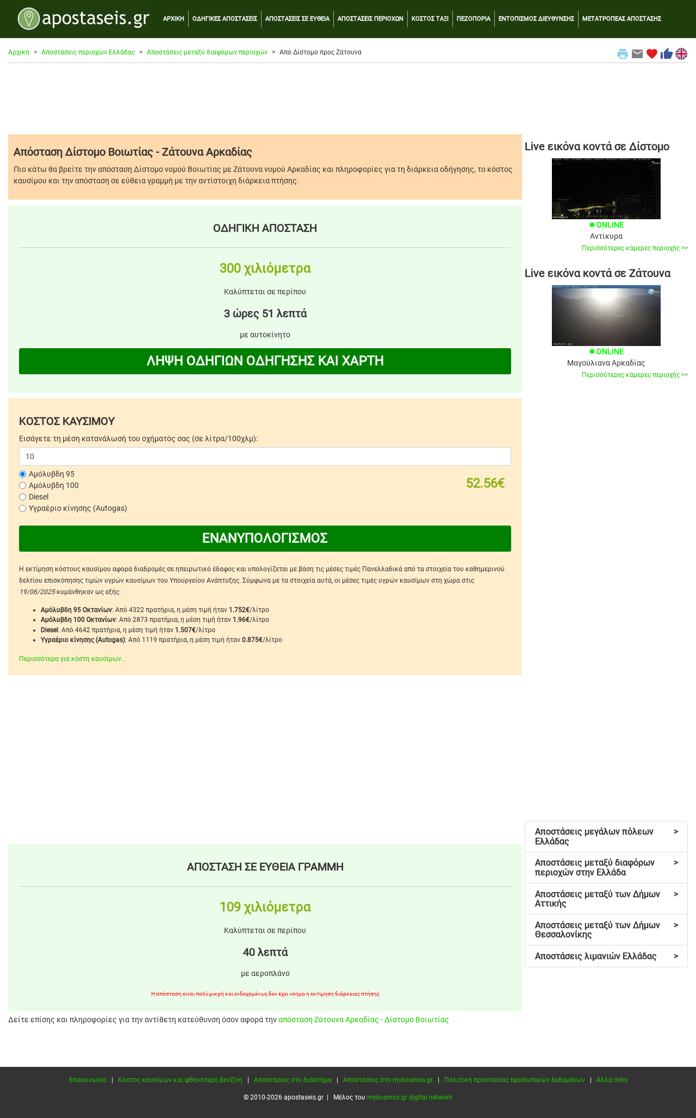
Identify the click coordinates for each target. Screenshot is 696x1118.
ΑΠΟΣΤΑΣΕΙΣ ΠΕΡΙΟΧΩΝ (370, 18)
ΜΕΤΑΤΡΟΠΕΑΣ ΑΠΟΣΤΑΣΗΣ (621, 18)
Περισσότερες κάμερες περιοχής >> (635, 248)
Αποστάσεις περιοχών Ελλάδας (88, 52)
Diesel (38, 496)
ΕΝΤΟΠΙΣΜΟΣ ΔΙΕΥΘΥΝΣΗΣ (536, 18)
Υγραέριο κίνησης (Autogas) (78, 508)
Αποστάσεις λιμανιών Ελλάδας (606, 956)
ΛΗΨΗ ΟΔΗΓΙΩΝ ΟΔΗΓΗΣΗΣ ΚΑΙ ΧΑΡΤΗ (265, 360)
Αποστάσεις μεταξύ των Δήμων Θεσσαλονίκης (606, 930)
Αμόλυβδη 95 (51, 474)
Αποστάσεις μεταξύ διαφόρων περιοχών (207, 52)
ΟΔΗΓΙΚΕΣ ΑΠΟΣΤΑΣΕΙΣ (224, 18)
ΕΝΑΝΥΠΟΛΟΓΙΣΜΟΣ (265, 538)
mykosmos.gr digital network (409, 1097)
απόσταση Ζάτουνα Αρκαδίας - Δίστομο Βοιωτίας (363, 1019)
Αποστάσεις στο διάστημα (293, 1080)
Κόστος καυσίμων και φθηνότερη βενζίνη (180, 1080)
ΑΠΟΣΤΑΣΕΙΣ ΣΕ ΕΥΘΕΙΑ (297, 18)
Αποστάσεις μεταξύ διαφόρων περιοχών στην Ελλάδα (606, 867)
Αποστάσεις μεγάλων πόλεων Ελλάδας (606, 836)
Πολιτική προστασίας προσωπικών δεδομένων (514, 1080)
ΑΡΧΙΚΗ (173, 18)
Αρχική (18, 52)
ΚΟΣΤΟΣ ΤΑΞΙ (430, 18)
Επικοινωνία (88, 1080)
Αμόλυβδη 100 (54, 485)
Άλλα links (611, 1080)
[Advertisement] (348, 98)
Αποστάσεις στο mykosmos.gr (388, 1080)
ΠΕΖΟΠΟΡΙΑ (473, 18)
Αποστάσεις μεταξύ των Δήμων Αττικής (606, 899)
